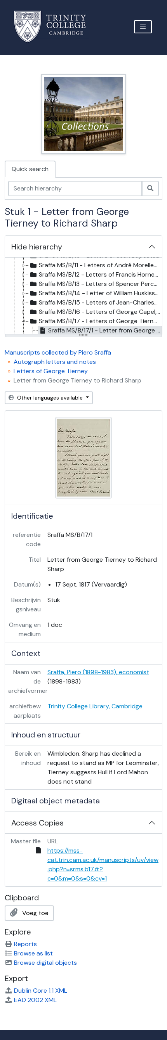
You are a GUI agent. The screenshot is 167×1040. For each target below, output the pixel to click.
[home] (55, 26)
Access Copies (37, 823)
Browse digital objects (45, 963)
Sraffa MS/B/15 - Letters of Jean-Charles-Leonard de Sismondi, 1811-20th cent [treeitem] (100, 302)
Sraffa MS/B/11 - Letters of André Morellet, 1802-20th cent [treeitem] (100, 265)
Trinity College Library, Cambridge (95, 706)
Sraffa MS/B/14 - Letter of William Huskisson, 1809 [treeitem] (100, 293)
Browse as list (33, 953)
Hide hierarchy (36, 247)
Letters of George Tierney (51, 371)
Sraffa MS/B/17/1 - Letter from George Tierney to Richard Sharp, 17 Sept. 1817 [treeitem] (105, 330)
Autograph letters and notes (55, 362)
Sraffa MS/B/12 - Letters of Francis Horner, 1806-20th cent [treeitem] (100, 274)
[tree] (83, 296)
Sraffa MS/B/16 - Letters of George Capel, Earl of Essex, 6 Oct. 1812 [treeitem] (100, 312)
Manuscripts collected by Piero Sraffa (58, 352)
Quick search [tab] (30, 169)
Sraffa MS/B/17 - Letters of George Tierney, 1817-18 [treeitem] (100, 321)
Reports (25, 944)
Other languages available (50, 397)
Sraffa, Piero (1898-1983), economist (98, 672)
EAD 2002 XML (35, 1000)
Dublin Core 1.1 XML (40, 990)
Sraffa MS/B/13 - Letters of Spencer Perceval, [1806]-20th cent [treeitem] (100, 284)
